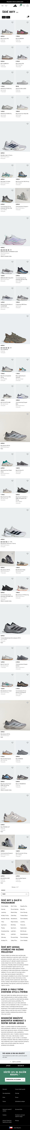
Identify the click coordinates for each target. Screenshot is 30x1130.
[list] (12, 17)
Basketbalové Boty (24, 934)
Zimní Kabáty (4, 906)
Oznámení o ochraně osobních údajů (20, 1115)
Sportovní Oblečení (13, 928)
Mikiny (3, 934)
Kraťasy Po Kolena (4, 940)
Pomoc (16, 1097)
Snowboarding (5, 931)
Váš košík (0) (21, 1065)
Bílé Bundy (23, 931)
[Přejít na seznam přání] (6, 6)
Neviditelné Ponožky (14, 919)
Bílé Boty (13, 925)
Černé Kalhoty (14, 909)
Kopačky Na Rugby (23, 906)
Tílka (2, 921)
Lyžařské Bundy (13, 931)
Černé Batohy (24, 918)
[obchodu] (15, 6)
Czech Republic (17, 1127)
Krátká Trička (5, 915)
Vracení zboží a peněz (20, 1089)
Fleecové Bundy (22, 925)
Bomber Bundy (5, 918)
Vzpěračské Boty (23, 928)
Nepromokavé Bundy (14, 922)
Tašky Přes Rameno (14, 940)
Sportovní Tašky (3, 925)
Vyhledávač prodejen (20, 1101)
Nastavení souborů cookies (7, 1110)
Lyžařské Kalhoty (13, 934)
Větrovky (3, 937)
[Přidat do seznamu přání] (12, 22)
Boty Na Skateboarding (24, 909)
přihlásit (8, 1065)
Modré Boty (14, 912)
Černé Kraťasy (24, 937)
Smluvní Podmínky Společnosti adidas (7, 1121)
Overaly (3, 909)
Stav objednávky (6, 1093)
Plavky (3, 928)
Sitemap (17, 1093)
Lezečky (22, 921)
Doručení (5, 1089)
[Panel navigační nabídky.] (2, 6)
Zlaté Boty (13, 915)
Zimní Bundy (23, 912)
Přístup (17, 1120)
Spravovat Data (18, 1109)
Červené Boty (14, 937)
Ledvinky (3, 912)
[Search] (24, 6)
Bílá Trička (14, 906)
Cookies (4, 1115)
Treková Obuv (24, 915)
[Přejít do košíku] (27, 6)
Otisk (4, 1097)
